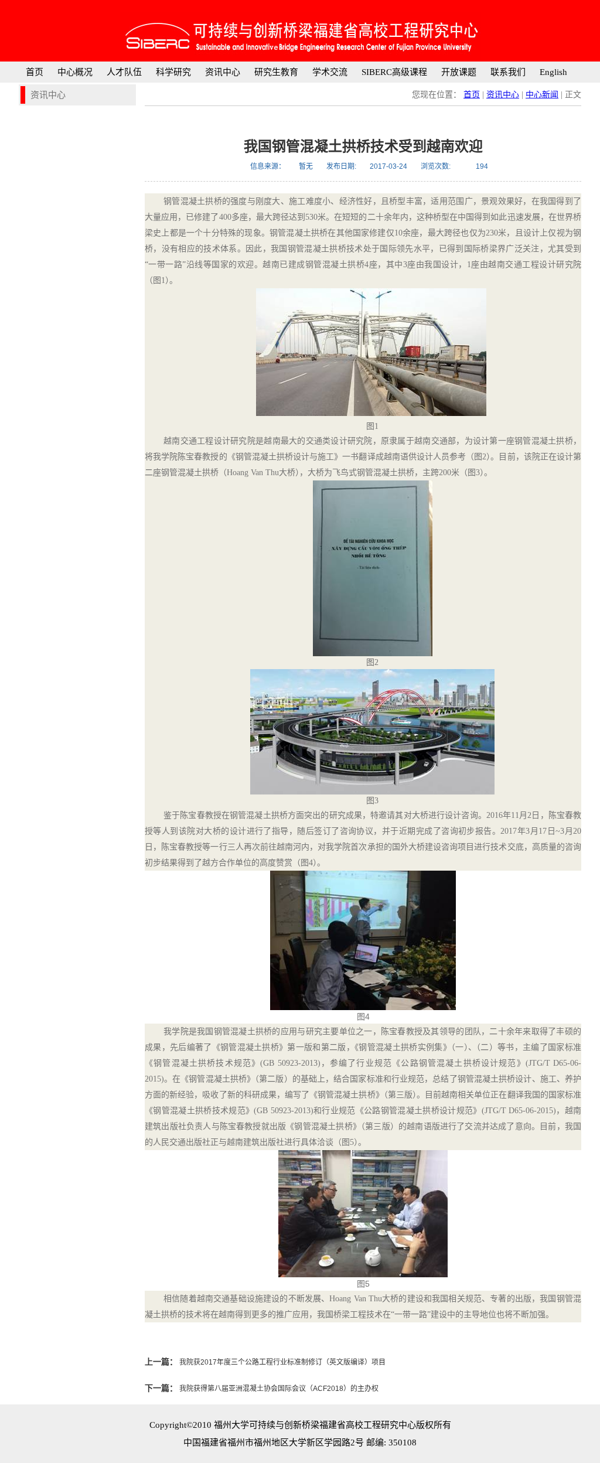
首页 (34, 72)
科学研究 (173, 72)
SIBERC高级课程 (394, 72)
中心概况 (75, 72)
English (553, 72)
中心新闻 (542, 94)
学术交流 (329, 72)
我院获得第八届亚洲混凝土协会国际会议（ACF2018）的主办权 (278, 1388)
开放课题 (458, 72)
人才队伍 (124, 72)
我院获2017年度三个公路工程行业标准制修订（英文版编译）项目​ (282, 1362)
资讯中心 (222, 72)
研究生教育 (276, 72)
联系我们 (508, 72)
